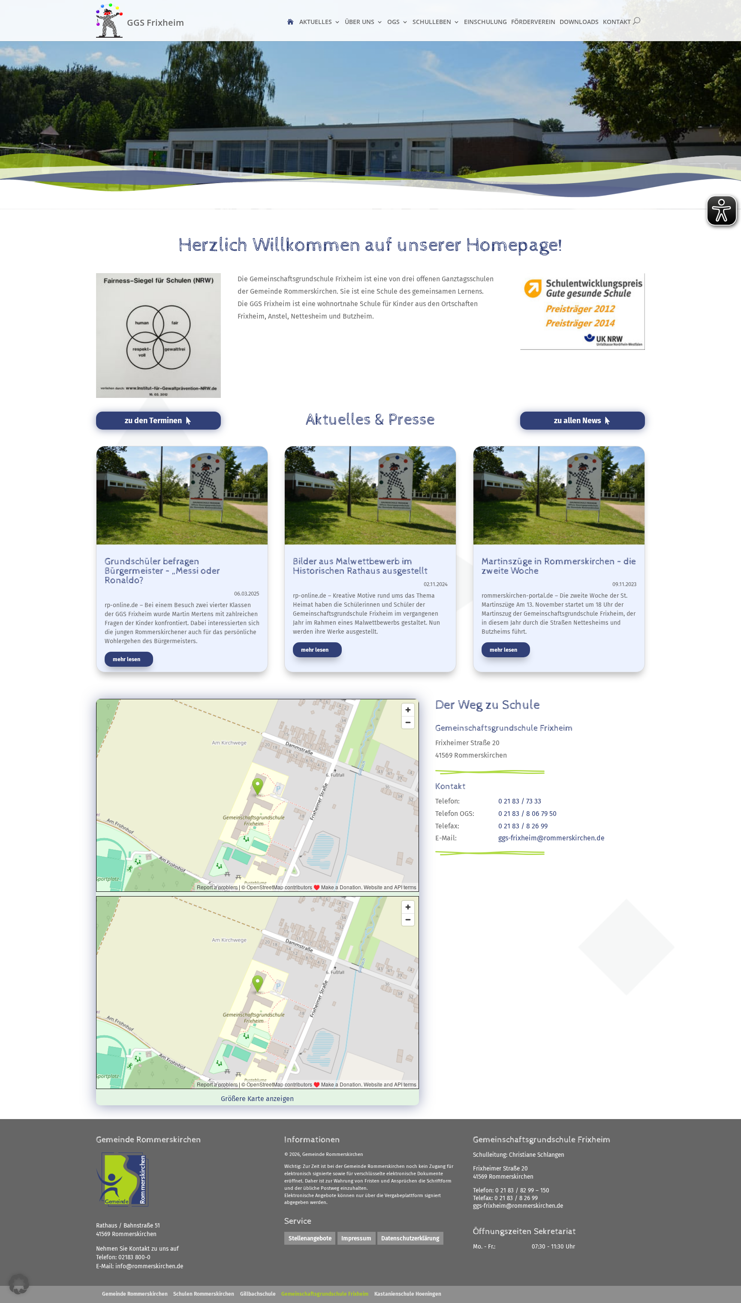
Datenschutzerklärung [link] (410, 1238)
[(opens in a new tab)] (182, 500)
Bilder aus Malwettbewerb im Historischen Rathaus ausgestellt (360, 566)
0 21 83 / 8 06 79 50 (527, 813)
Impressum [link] (356, 1238)
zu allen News (577, 420)
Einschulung (485, 22)
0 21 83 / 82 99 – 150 (522, 1190)
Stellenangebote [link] (310, 1238)
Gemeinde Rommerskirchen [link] (135, 1294)
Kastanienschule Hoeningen (407, 1294)
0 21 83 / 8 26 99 (523, 826)
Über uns (359, 22)
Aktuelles (315, 22)
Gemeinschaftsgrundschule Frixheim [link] (324, 1294)
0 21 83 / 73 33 (519, 801)
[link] (149, 1266)
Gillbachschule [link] (258, 1294)
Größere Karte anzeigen (257, 1099)
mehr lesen (126, 659)
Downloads (579, 22)
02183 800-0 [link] (134, 1257)
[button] (19, 1284)
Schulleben (432, 22)
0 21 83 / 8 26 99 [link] (516, 1198)
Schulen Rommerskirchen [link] (203, 1294)
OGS (393, 22)
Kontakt (617, 22)
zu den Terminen (153, 420)
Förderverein (533, 22)
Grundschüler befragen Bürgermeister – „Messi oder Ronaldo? (162, 571)
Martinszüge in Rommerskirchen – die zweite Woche (559, 566)
